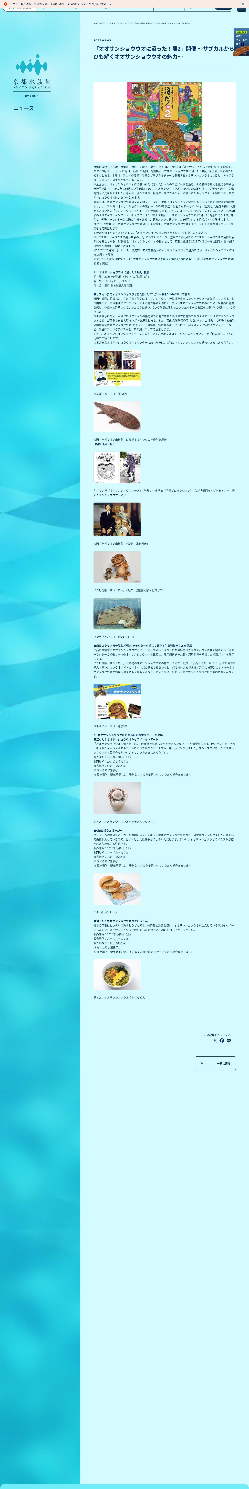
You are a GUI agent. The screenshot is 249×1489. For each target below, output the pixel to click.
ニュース (109, 23)
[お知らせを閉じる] (243, 4)
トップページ (99, 23)
